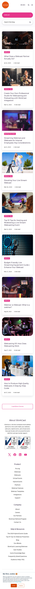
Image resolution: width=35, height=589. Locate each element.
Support (17, 498)
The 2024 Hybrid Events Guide (17, 533)
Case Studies (17, 550)
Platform (17, 485)
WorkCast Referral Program (17, 519)
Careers (17, 512)
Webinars (17, 472)
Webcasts (17, 475)
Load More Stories (18, 406)
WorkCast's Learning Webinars (17, 546)
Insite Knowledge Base (17, 553)
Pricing (17, 468)
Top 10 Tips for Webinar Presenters (17, 537)
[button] (28, 5)
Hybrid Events (17, 482)
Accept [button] (13, 585)
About (17, 509)
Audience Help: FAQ (17, 559)
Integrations (17, 494)
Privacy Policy (18, 581)
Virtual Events (17, 478)
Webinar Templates (17, 491)
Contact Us (17, 522)
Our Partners (17, 516)
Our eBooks (17, 543)
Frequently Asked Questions (17, 556)
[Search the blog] (30, 22)
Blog (17, 540)
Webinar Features (17, 488)
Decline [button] (21, 585)
